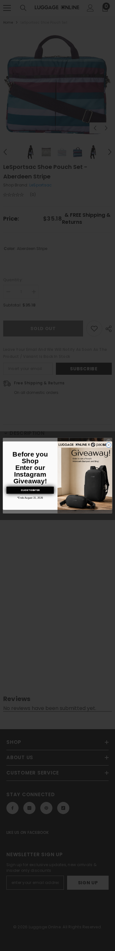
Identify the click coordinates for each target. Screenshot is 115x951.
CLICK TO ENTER (30, 490)
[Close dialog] (108, 444)
